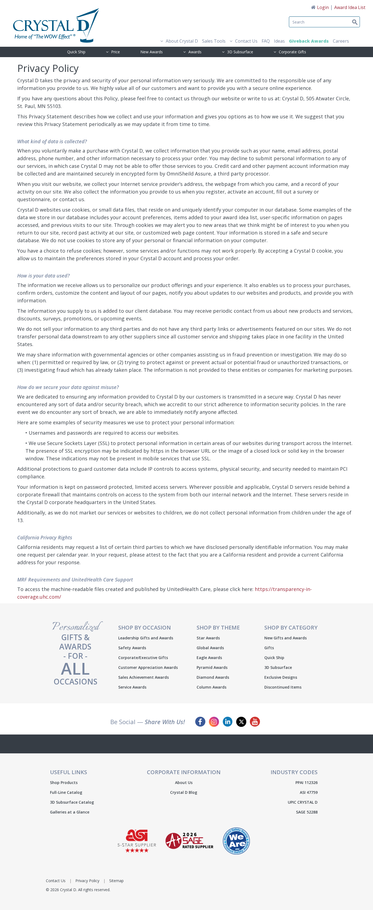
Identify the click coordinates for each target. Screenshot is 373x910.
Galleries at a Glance (69, 812)
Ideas (279, 41)
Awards (195, 51)
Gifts (269, 648)
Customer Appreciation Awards (148, 667)
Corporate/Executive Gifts (143, 658)
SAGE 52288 (307, 812)
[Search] (344, 18)
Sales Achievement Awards (143, 677)
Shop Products (64, 783)
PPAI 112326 (306, 783)
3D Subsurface (240, 51)
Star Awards (208, 638)
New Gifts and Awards (285, 638)
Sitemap (116, 880)
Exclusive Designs (280, 677)
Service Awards (132, 687)
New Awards (151, 51)
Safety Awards (132, 648)
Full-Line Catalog (66, 792)
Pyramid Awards (212, 667)
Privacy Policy (87, 880)
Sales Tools (214, 41)
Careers (341, 41)
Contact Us (246, 41)
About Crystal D (182, 41)
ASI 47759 (309, 792)
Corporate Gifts (292, 51)
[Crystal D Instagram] (214, 722)
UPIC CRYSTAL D (303, 802)
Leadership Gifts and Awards (145, 638)
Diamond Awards (213, 677)
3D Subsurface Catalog (72, 802)
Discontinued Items (282, 687)
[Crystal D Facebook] (200, 722)
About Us (184, 783)
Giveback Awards (309, 41)
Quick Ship (76, 51)
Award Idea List (349, 7)
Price (115, 51)
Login (323, 7)
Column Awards (211, 687)
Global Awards (210, 648)
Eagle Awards (209, 658)
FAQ (266, 41)
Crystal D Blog (183, 792)
